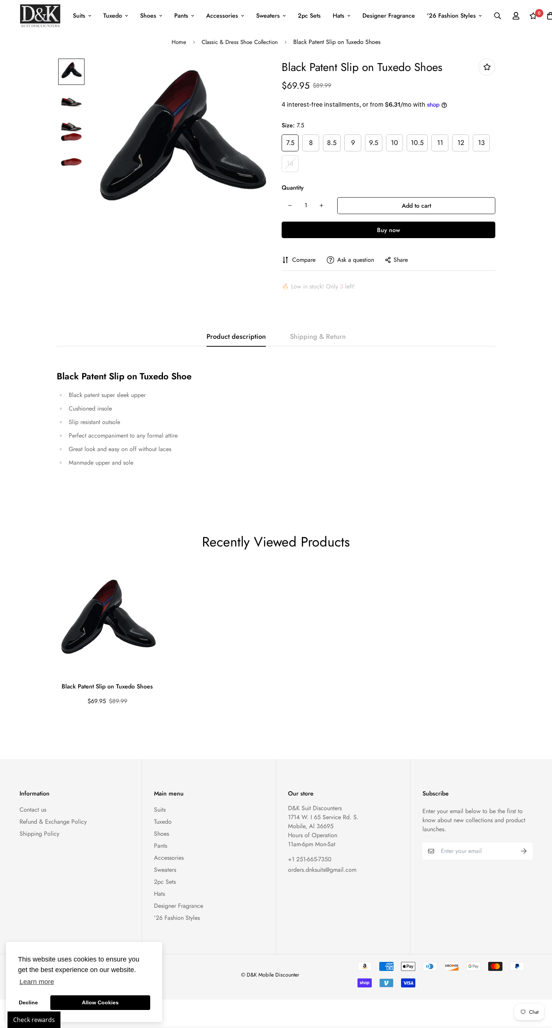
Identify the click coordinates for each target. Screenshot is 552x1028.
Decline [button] (28, 1002)
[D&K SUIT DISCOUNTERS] (40, 16)
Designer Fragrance (388, 15)
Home (179, 42)
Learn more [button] (37, 982)
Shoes (148, 15)
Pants (181, 15)
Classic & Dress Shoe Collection (240, 42)
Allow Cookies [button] (100, 1002)
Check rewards (34, 1020)
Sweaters (268, 15)
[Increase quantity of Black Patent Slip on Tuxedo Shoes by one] (321, 205)
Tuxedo (112, 15)
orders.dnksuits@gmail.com (322, 869)
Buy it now (388, 230)
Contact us (33, 809)
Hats (338, 15)
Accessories (222, 15)
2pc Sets (309, 15)
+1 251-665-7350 (310, 859)
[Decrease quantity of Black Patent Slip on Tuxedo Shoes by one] (290, 205)
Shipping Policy (39, 833)
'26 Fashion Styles (451, 15)
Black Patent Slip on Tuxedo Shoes (107, 686)
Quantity (293, 187)
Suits (79, 15)
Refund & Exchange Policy (53, 821)
